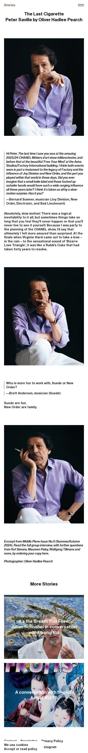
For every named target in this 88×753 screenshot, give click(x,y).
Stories (9, 5)
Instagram (48, 747)
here (45, 553)
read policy (28, 749)
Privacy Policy (52, 741)
